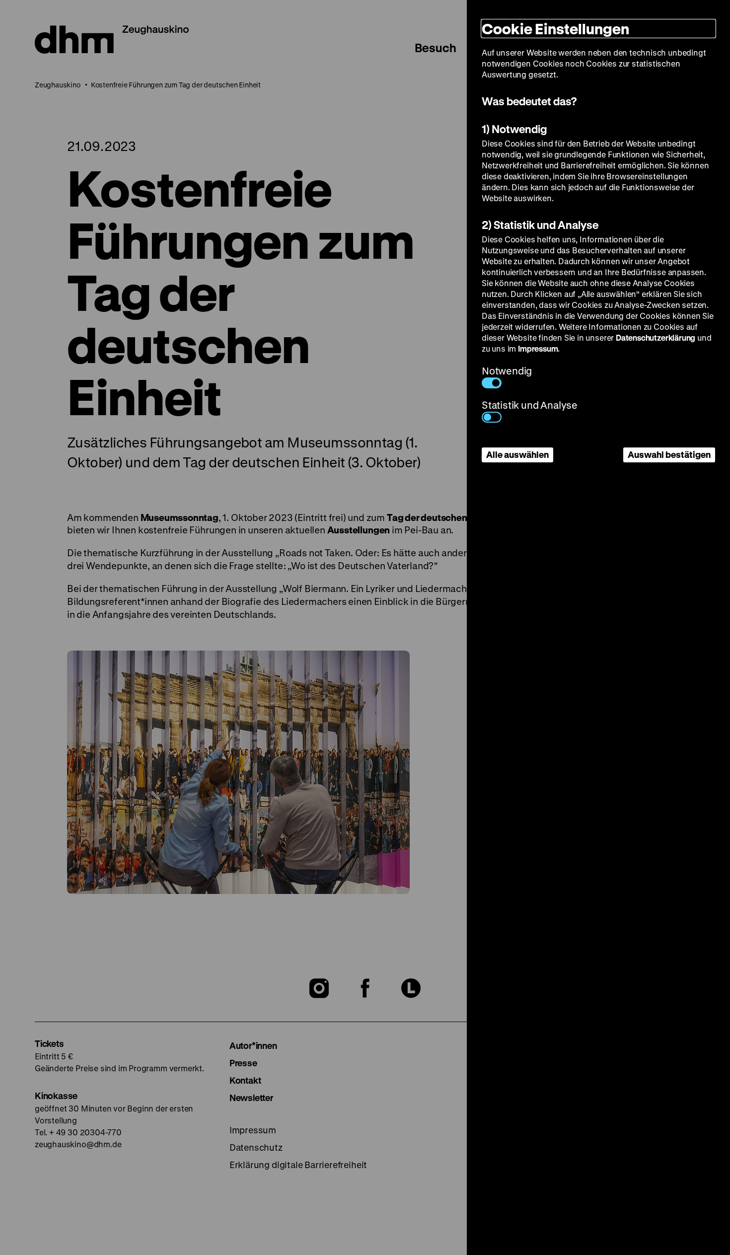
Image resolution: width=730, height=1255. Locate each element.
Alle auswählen (517, 454)
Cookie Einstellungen (555, 28)
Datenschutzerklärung (655, 337)
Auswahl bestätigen (669, 454)
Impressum (538, 348)
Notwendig (507, 370)
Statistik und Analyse (530, 405)
